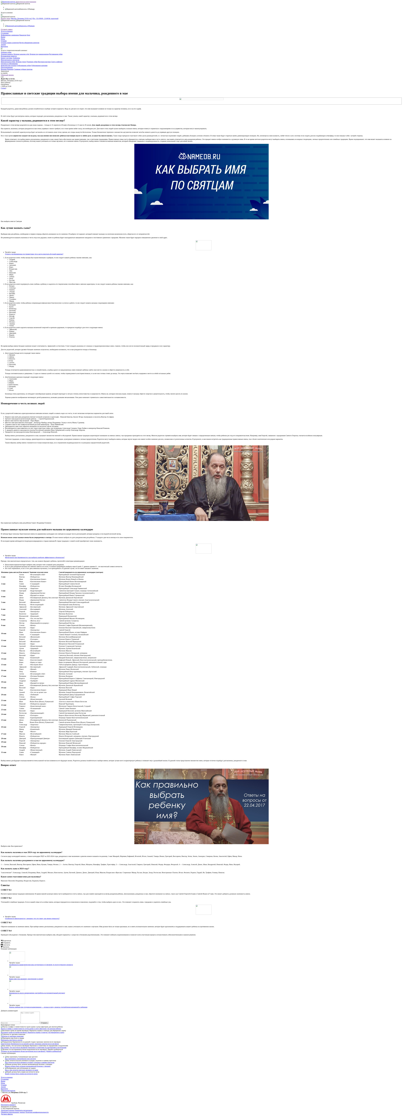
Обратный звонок (7, 75)
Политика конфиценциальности (37, 1112)
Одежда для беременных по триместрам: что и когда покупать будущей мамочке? (34, 254)
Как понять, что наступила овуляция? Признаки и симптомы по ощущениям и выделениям (33, 1047)
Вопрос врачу (6, 18)
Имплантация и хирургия (10, 60)
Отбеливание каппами (39, 65)
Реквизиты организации (23, 1110)
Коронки (10, 69)
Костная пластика (44, 62)
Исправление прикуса (9, 56)
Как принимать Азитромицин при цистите (20, 1059)
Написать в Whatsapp (27, 26)
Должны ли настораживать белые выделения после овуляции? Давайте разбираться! (31, 1051)
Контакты (4, 46)
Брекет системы (6, 58)
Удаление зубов (32, 62)
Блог (28, 35)
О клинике (5, 33)
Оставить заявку (7, 29)
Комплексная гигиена (8, 65)
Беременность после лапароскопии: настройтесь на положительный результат (37, 993)
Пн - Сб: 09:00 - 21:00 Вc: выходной (45, 18)
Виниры (4, 69)
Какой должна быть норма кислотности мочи (21, 1074)
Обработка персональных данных (13, 1112)
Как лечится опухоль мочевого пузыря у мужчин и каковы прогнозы (29, 1062)
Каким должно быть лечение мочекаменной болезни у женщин (27, 1066)
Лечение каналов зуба (21, 54)
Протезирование (7, 67)
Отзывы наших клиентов (10, 43)
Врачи (3, 37)
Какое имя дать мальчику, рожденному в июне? (26, 979)
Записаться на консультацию (26, 2)
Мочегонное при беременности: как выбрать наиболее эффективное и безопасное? (35, 557)
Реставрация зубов (55, 54)
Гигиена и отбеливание (9, 64)
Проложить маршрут (8, 1105)
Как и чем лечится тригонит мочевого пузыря (21, 1070)
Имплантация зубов (8, 62)
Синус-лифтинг (56, 62)
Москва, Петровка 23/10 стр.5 (21, 18)
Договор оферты (7, 1114)
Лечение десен (21, 62)
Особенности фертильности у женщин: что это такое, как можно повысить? (32, 918)
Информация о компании (10, 35)
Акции (3, 44)
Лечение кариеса (7, 54)
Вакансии (22, 35)
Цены (3, 39)
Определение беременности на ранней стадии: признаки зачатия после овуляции (30, 1044)
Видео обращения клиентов (29, 43)
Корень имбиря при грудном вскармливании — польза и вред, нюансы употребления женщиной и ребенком (48, 1007)
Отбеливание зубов (24, 65)
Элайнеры (16, 58)
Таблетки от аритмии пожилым (12, 1036)
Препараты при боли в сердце (11, 1040)
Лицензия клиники (8, 1110)
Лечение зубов (6, 52)
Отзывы (4, 41)
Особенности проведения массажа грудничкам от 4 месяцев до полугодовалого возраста (41, 965)
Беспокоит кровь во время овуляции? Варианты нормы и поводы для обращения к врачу (32, 1032)
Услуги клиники (7, 31)
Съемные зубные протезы (23, 69)
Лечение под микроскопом (39, 54)
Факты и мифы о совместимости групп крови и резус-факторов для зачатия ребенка (31, 1029)
